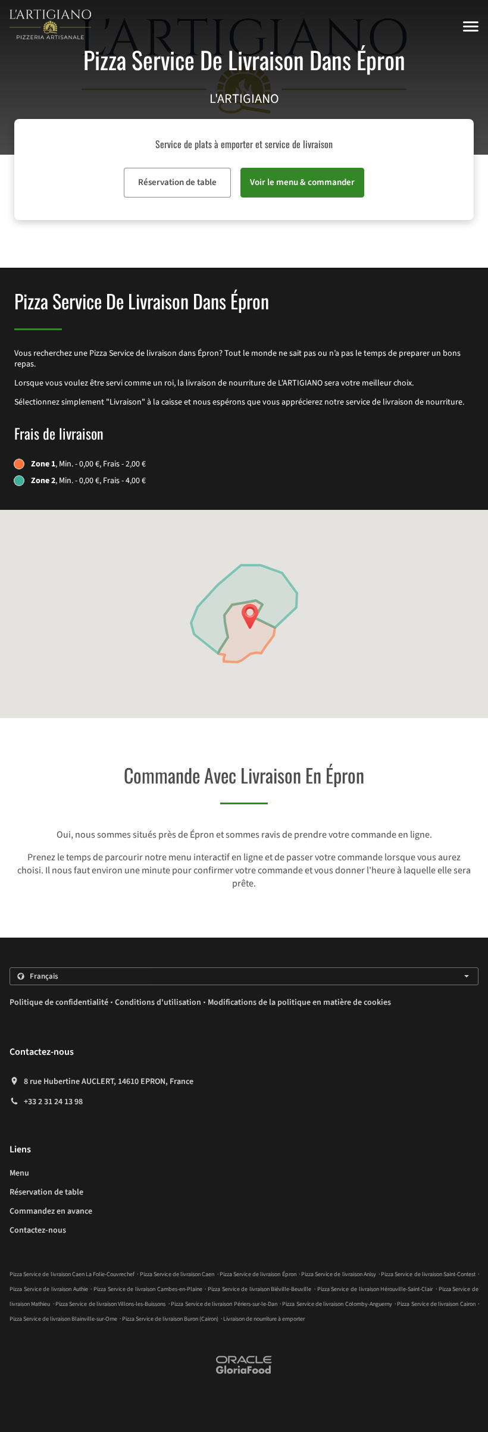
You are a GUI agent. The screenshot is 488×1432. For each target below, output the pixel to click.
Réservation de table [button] (177, 182)
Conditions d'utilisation (158, 1002)
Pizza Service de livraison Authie (49, 1289)
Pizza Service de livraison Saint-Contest (428, 1274)
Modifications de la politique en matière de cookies (299, 1002)
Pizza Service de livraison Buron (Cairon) (170, 1319)
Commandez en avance (51, 1211)
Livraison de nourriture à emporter (264, 1319)
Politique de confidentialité (59, 1002)
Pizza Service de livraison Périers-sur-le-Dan (224, 1304)
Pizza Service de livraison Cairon (436, 1304)
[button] (470, 26)
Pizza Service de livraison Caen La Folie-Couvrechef (72, 1274)
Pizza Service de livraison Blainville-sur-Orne (63, 1319)
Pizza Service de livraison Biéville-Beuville (260, 1289)
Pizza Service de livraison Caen (177, 1274)
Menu (19, 1173)
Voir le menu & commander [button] (302, 182)
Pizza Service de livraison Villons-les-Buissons (110, 1304)
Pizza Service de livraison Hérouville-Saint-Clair (375, 1289)
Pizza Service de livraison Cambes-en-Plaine (147, 1289)
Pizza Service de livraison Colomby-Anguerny (337, 1304)
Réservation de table (46, 1192)
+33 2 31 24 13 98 (53, 1101)
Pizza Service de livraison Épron (258, 1274)
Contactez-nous (38, 1230)
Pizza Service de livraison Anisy (338, 1274)
